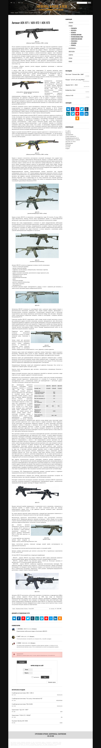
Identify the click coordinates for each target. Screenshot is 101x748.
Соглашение (69, 134)
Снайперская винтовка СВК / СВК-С (23, 693)
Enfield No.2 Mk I (70, 90)
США (61, 717)
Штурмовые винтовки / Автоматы (22, 608)
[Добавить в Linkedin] (55, 618)
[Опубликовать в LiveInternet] (37, 618)
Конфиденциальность (72, 138)
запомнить (36, 677)
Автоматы (73, 32)
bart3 (19, 636)
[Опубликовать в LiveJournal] (42, 618)
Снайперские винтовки (76, 39)
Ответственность (70, 136)
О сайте (67, 131)
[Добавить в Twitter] (28, 618)
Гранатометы (74, 41)
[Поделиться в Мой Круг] (46, 618)
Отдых (67, 148)
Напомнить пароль (52, 682)
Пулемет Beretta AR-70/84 (20, 721)
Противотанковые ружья (77, 37)
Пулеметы (73, 45)
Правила (68, 133)
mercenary (20, 629)
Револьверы (74, 28)
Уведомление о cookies (72, 140)
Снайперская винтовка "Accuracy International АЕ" (27, 698)
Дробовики (73, 43)
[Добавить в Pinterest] (23, 618)
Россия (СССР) (31, 608)
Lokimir (19, 643)
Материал (34, 629)
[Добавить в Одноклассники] (60, 618)
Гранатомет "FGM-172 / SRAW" (21, 715)
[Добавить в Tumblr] (32, 618)
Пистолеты (73, 30)
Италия (61, 722)
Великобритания (59, 700)
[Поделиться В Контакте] (14, 618)
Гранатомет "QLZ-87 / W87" (20, 709)
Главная (71, 22)
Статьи (70, 58)
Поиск (70, 61)
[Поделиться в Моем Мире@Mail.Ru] (51, 618)
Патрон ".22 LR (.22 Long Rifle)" (75, 79)
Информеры (69, 143)
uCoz (74, 141)
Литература (72, 51)
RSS (11, 2)
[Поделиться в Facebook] (19, 618)
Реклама (68, 145)
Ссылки (67, 146)
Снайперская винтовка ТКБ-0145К (22, 704)
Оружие (71, 26)
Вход (19, 2)
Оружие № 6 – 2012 (71, 85)
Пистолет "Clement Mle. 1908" (74, 74)
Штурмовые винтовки (76, 34)
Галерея (71, 55)
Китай (61, 711)
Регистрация (21, 662)
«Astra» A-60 (69, 95)
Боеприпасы (72, 48)
